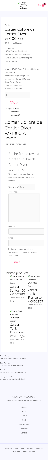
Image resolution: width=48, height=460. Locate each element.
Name (11, 227)
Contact (24, 433)
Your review (13, 192)
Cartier (7, 25)
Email (11, 238)
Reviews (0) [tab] (15, 115)
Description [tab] (14, 112)
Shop (24, 411)
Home (24, 407)
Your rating (13, 187)
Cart (24, 420)
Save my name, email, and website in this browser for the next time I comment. (23, 252)
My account (24, 424)
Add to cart (14, 103)
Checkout (24, 428)
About (24, 416)
